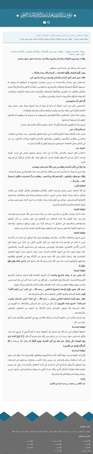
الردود (29, 444)
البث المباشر (84, 451)
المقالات (28, 447)
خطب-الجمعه (55, 441)
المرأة (57, 447)
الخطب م (56, 444)
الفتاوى (86, 447)
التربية (86, 444)
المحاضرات (85, 441)
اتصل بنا (57, 451)
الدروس (29, 441)
